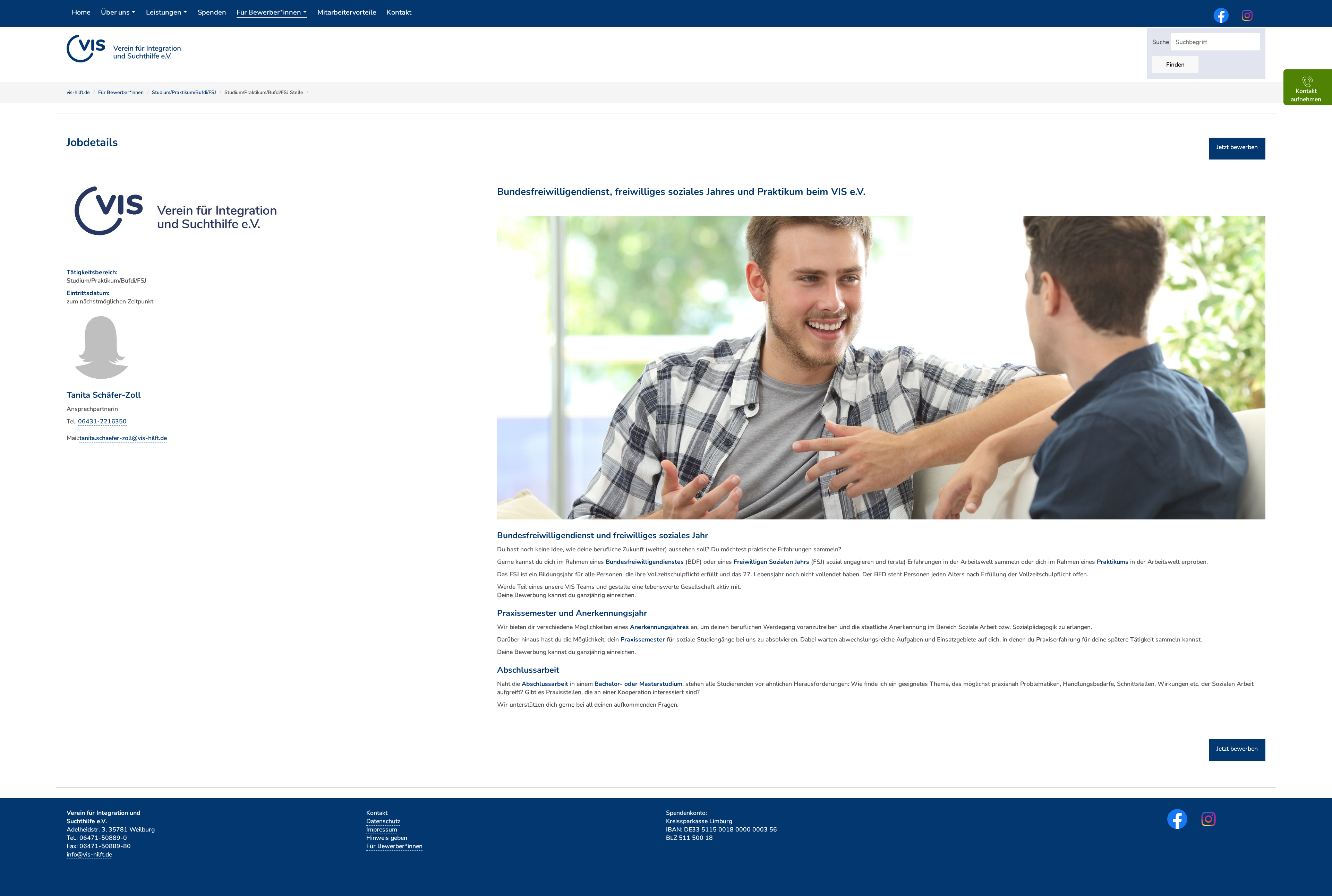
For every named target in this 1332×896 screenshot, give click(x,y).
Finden (1175, 64)
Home (81, 12)
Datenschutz (383, 821)
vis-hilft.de (78, 92)
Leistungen (163, 12)
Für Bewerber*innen (269, 12)
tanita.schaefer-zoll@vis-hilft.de (123, 438)
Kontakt (399, 12)
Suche (1161, 42)
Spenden (212, 12)
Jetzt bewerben (1237, 147)
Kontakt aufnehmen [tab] (1306, 95)
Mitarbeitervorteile (346, 12)
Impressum (381, 829)
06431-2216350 (102, 421)
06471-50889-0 (102, 838)
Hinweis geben (386, 838)
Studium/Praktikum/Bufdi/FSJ (184, 92)
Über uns (115, 12)
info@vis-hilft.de (89, 854)
